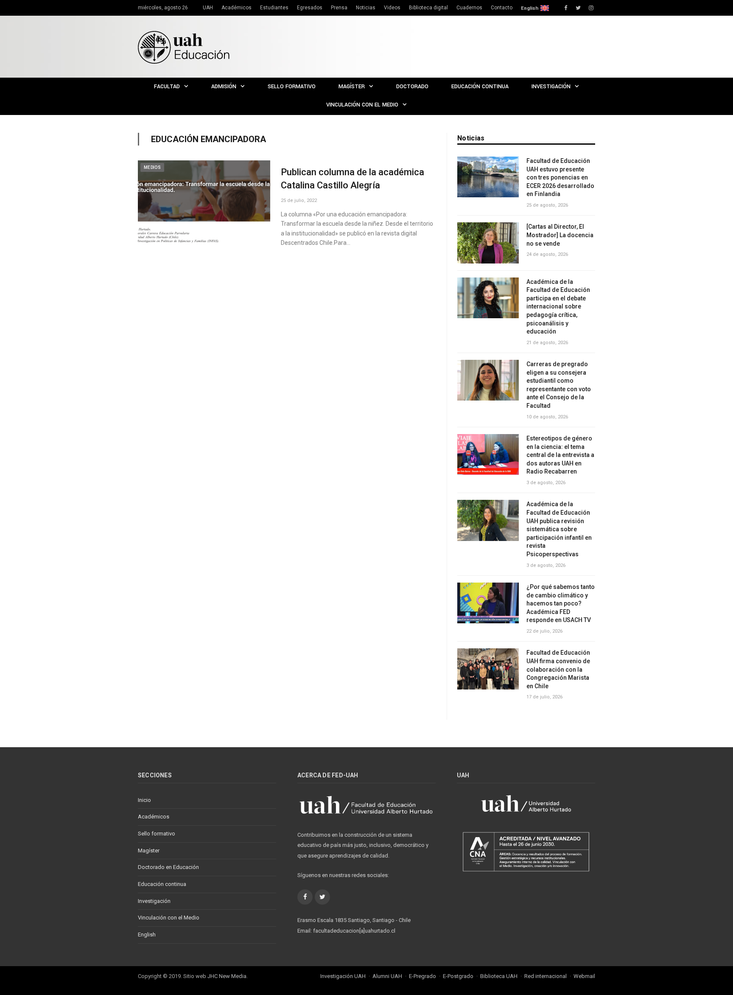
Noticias (365, 8)
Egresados (309, 8)
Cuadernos (469, 8)
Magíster (352, 86)
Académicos (236, 8)
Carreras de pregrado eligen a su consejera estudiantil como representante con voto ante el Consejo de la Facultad (558, 385)
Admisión (223, 86)
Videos (392, 8)
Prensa (339, 8)
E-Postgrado (458, 976)
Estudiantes (274, 8)
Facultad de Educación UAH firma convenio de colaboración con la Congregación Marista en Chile (558, 669)
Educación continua (480, 86)
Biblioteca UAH (499, 976)
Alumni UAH (387, 976)
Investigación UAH (343, 976)
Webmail (584, 976)
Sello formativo (292, 86)
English (529, 8)
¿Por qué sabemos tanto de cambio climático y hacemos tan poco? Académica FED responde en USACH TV (560, 603)
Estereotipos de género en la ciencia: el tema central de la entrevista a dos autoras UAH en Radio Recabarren (560, 455)
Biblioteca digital (428, 8)
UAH (208, 8)
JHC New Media (226, 976)
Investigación (551, 86)
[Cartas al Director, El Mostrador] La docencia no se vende (559, 235)
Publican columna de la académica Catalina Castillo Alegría (352, 179)
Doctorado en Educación (168, 867)
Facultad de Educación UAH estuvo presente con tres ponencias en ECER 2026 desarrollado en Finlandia (560, 177)
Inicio (144, 800)
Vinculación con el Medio (362, 105)
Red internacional (545, 976)
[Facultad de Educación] (183, 46)
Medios (152, 167)
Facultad (167, 86)
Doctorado (412, 86)
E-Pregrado (422, 976)
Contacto (501, 8)
